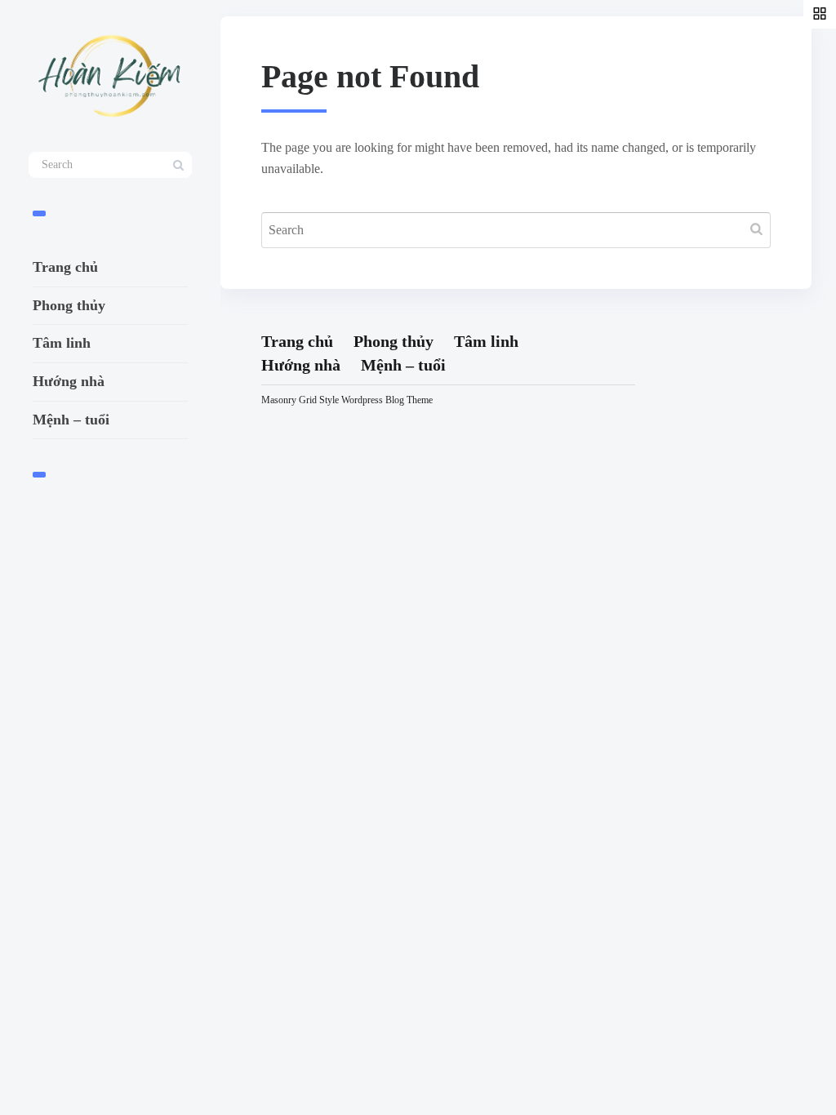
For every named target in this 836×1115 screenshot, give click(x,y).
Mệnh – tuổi (71, 419)
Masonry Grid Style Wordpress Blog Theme (347, 400)
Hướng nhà (68, 381)
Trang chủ (65, 267)
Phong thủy (69, 305)
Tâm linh (62, 343)
